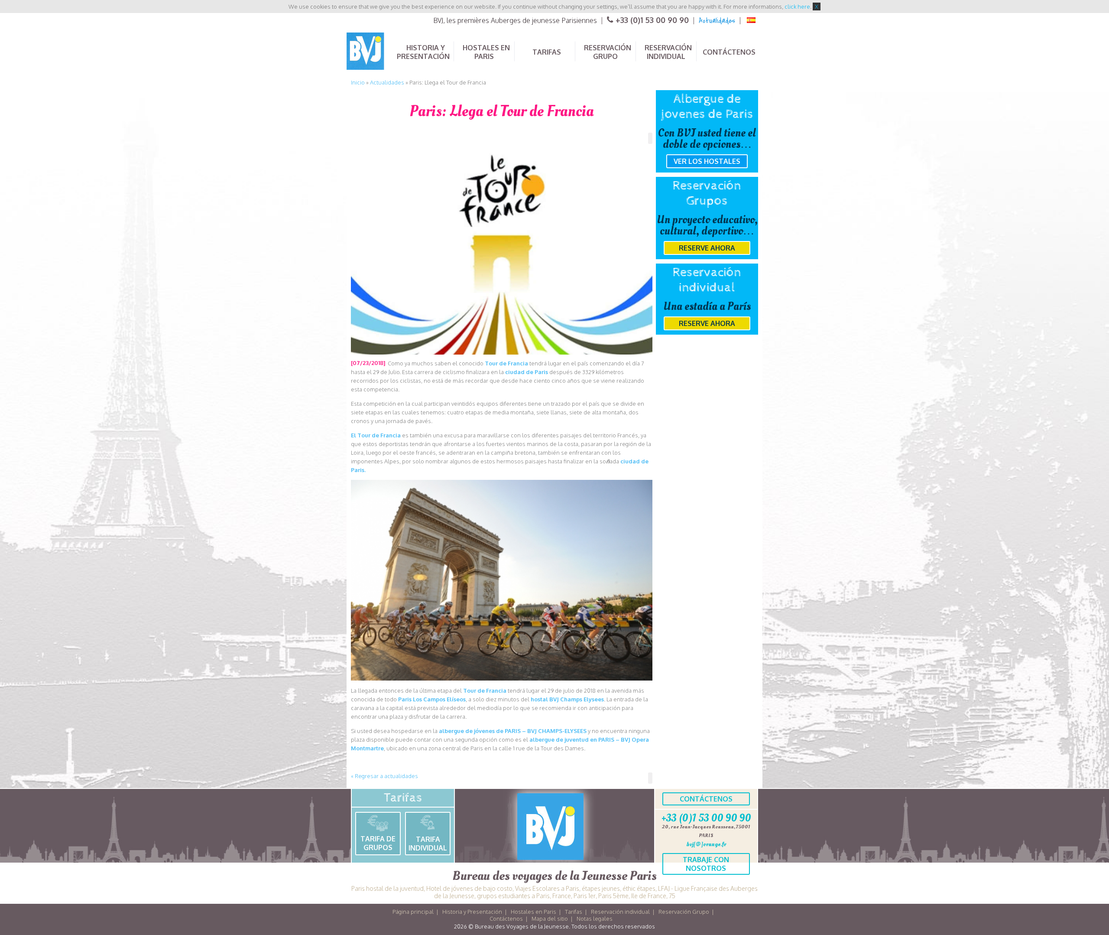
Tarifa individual (428, 843)
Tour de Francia (506, 363)
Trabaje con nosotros (706, 864)
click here (797, 6)
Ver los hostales (707, 161)
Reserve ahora (707, 248)
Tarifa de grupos (378, 843)
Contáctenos (706, 799)
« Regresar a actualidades (384, 775)
